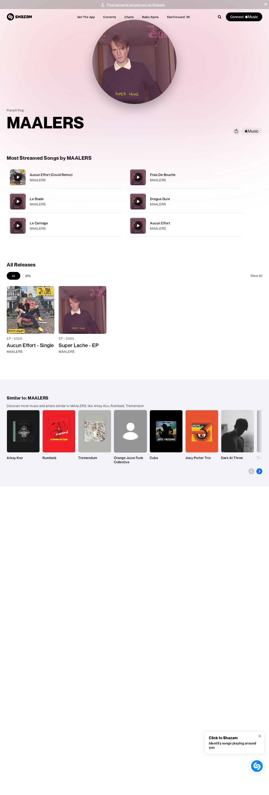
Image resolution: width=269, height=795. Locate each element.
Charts (129, 17)
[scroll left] (251, 471)
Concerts (109, 17)
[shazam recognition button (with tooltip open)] (257, 766)
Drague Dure (160, 199)
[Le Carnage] (64, 226)
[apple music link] (251, 131)
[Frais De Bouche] (184, 177)
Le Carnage (39, 223)
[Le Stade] (64, 201)
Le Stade (37, 199)
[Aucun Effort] (184, 226)
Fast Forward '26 (178, 17)
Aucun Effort (160, 223)
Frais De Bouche (163, 175)
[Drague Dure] (184, 201)
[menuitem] (86, 17)
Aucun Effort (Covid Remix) (51, 175)
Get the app (86, 17)
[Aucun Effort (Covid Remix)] (64, 177)
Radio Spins (150, 17)
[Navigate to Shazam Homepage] (19, 16)
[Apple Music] (14, 359)
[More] (116, 177)
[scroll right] (259, 471)
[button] (265, 4)
